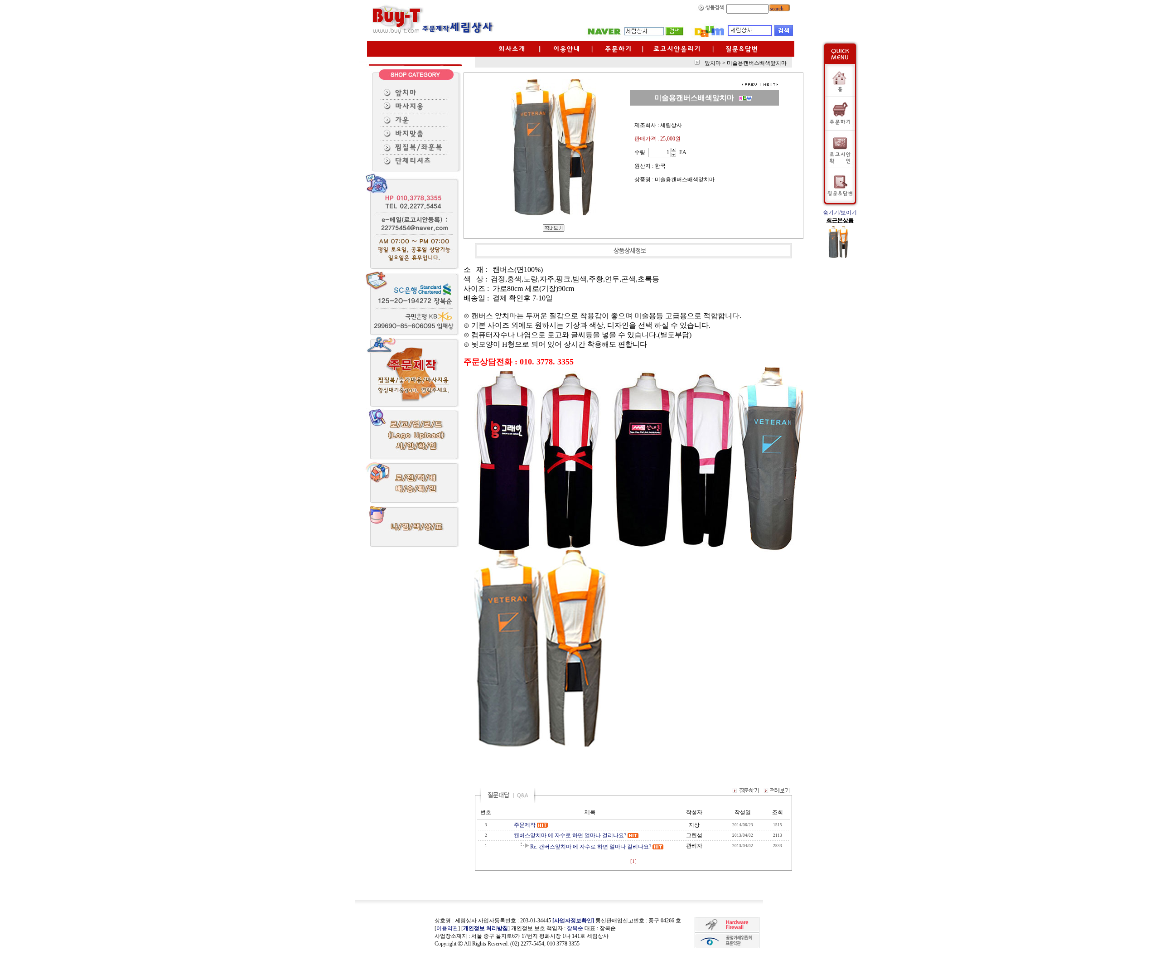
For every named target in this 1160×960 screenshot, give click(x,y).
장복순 (575, 928)
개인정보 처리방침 (485, 928)
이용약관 (447, 928)
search (775, 8)
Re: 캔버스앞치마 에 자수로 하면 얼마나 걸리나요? (590, 847)
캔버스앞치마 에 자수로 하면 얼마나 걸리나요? (570, 835)
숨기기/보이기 (840, 212)
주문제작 (525, 825)
